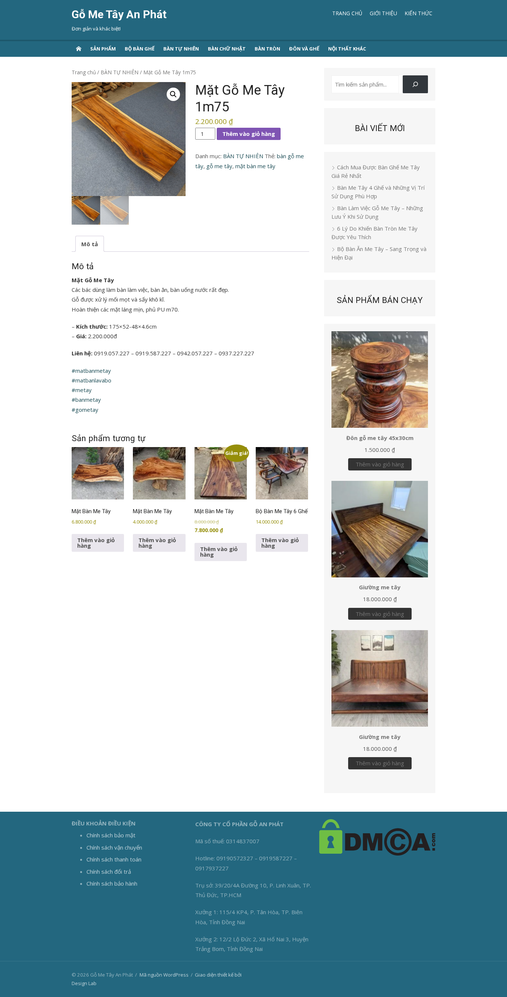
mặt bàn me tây (255, 166)
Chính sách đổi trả (108, 871)
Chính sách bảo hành (111, 883)
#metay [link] (82, 390)
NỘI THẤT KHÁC (347, 48)
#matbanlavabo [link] (91, 380)
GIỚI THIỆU (383, 13)
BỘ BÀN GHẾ (139, 48)
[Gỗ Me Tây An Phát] (79, 48)
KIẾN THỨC (418, 13)
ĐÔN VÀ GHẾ (304, 48)
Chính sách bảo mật (110, 835)
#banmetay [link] (86, 399)
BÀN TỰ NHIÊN (181, 48)
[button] (173, 94)
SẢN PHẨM (103, 48)
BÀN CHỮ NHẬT (227, 48)
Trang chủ (84, 72)
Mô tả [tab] (89, 244)
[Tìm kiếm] (415, 84)
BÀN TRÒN (267, 48)
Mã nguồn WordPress (164, 974)
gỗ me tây (219, 166)
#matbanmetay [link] (91, 370)
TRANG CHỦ (347, 13)
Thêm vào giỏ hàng (248, 133)
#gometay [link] (85, 409)
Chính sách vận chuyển (114, 847)
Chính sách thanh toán (113, 859)
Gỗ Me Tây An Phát (119, 14)
